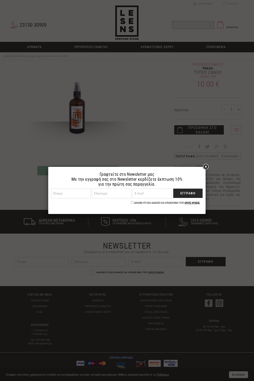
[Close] (205, 166)
